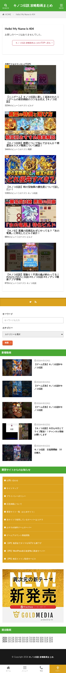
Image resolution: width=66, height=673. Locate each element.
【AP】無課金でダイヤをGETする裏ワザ (24, 543)
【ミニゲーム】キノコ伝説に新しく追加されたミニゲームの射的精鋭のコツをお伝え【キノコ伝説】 (32, 99)
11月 (46, 640)
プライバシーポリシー (16, 496)
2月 (12, 638)
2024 (4, 642)
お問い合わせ (12, 480)
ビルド (31, 105)
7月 (30, 638)
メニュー (25, 671)
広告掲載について (14, 504)
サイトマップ (12, 488)
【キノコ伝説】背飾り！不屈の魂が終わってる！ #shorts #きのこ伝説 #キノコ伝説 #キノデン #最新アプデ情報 (32, 277)
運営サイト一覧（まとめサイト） (21, 512)
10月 (42, 640)
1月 (9, 638)
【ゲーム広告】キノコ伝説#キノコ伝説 (48, 366)
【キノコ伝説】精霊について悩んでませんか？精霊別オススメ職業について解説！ (32, 144)
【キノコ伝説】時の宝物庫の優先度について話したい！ (32, 188)
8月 (34, 638)
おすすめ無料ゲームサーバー (19, 527)
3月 (16, 638)
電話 (41, 671)
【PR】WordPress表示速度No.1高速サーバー (26, 551)
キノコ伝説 (32, 193)
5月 (23, 638)
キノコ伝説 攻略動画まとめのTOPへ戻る (33, 43)
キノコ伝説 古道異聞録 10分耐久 (48, 451)
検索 (7, 343)
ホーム (8, 671)
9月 (37, 640)
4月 (19, 638)
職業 (30, 149)
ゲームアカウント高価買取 (18, 535)
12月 (51, 640)
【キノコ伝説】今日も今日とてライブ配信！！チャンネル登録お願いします (48, 431)
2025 (4, 640)
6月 (27, 638)
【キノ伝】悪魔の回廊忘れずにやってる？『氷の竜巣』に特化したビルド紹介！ (32, 232)
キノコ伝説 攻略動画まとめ (33, 5)
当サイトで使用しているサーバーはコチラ (25, 520)
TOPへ (57, 671)
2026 (4, 638)
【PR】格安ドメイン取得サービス (21, 559)
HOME (8, 15)
